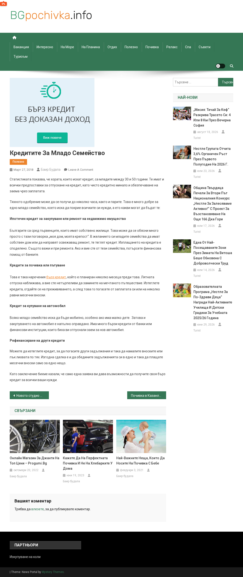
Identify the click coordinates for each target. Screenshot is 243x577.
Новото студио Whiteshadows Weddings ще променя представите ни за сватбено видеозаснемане (32, 395)
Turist (197, 138)
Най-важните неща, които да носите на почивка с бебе (140, 460)
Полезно (131, 47)
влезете (37, 509)
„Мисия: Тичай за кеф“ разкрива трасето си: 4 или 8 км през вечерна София (212, 117)
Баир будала (51, 169)
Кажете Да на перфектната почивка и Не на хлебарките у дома (87, 463)
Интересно (45, 47)
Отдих (112, 47)
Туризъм (21, 56)
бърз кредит (56, 277)
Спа (188, 47)
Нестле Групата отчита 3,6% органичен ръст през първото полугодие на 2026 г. (212, 156)
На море (67, 47)
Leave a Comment (80, 169)
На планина (91, 47)
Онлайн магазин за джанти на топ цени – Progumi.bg (34, 460)
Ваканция (21, 47)
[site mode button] (220, 66)
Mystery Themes (53, 572)
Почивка (152, 47)
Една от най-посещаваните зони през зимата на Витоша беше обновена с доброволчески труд (212, 253)
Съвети (204, 47)
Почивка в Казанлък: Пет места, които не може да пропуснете (148, 395)
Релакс (172, 47)
